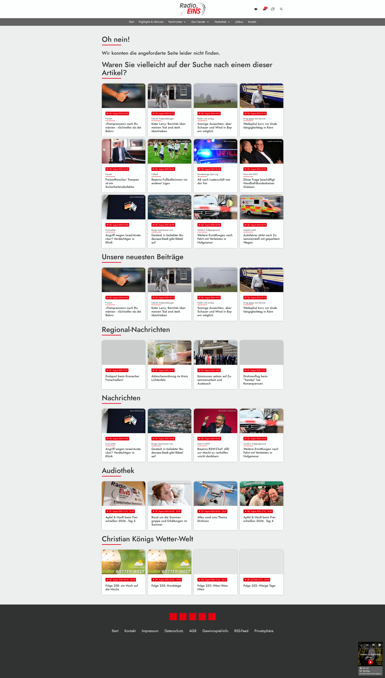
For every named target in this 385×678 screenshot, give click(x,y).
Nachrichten (175, 22)
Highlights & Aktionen (151, 22)
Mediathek (220, 22)
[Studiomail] (123, 9)
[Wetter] (273, 9)
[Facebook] (111, 9)
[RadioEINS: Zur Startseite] (192, 9)
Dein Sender (198, 22)
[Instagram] (117, 9)
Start (131, 22)
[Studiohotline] (129, 9)
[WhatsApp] (105, 9)
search (281, 9)
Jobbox (239, 22)
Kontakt (252, 22)
